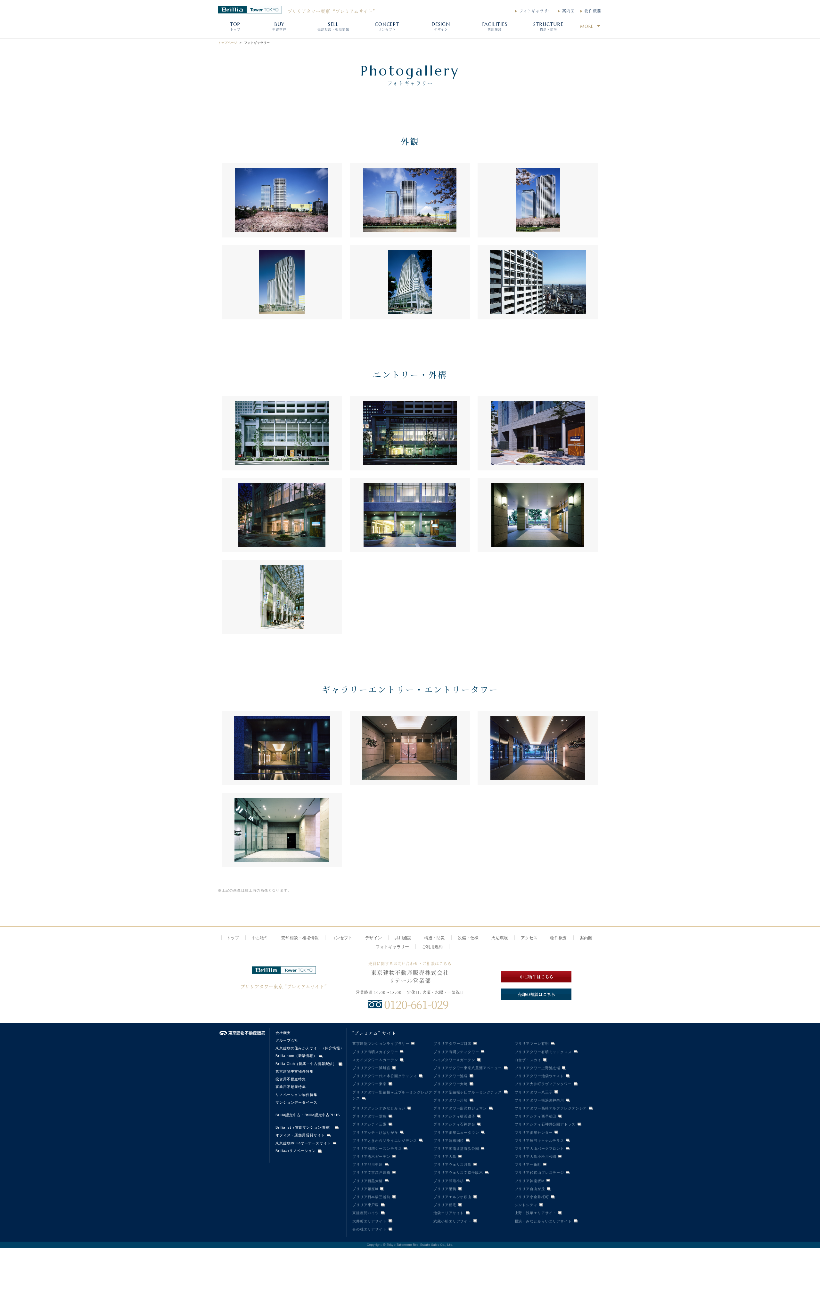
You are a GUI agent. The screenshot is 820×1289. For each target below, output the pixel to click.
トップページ (227, 42)
